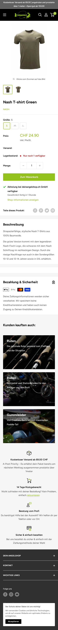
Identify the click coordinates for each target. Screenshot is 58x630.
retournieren (33, 495)
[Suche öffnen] (40, 14)
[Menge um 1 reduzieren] (23, 165)
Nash (6, 109)
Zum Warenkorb (29, 176)
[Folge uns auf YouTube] (17, 594)
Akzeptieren (13, 621)
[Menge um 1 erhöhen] (40, 165)
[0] (52, 15)
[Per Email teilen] (53, 210)
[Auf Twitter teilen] (47, 210)
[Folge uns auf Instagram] (11, 594)
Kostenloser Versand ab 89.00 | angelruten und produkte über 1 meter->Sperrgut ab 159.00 (29, 4)
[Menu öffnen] (4, 15)
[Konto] (46, 14)
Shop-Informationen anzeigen (23, 199)
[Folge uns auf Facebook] (5, 594)
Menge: (7, 165)
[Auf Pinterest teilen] (41, 210)
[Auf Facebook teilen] (35, 210)
